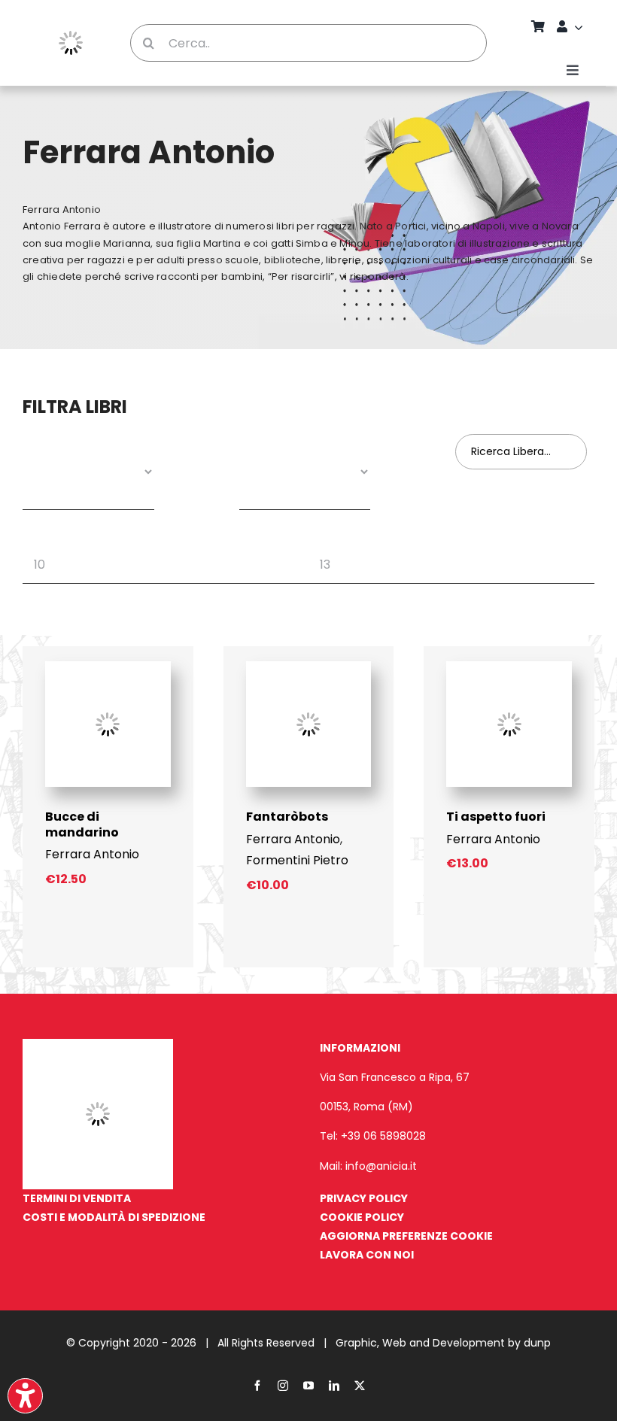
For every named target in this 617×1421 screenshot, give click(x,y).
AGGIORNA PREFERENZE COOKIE (406, 1235)
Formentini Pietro (297, 860)
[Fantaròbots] (309, 667)
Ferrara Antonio (92, 854)
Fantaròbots (287, 816)
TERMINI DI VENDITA (77, 1198)
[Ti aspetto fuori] (509, 667)
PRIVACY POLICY (364, 1198)
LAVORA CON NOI (367, 1254)
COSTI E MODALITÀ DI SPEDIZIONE (114, 1217)
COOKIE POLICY (362, 1217)
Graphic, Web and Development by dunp (443, 1342)
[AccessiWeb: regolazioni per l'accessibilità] (25, 1395)
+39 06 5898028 (383, 1135)
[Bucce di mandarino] (108, 667)
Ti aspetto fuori (496, 816)
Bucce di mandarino (82, 824)
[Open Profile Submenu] (580, 27)
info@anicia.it (381, 1166)
